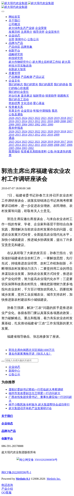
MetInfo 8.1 (23, 478)
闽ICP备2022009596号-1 (16, 472)
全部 (11, 39)
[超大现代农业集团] (37, 5)
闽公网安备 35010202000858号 (38, 459)
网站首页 (14, 16)
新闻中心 (14, 370)
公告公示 (14, 374)
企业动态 (14, 366)
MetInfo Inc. (54, 478)
